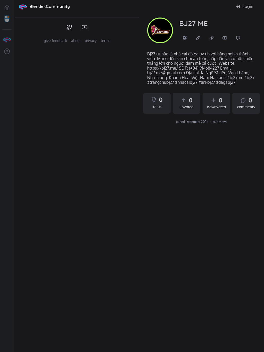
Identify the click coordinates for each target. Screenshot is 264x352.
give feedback (55, 40)
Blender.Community (49, 6)
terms (105, 40)
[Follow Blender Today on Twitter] (69, 27)
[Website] (198, 37)
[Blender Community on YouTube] (84, 27)
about (76, 40)
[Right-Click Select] (7, 19)
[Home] (22, 6)
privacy (91, 40)
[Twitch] (238, 37)
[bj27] (160, 30)
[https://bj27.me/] (185, 37)
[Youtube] (224, 37)
